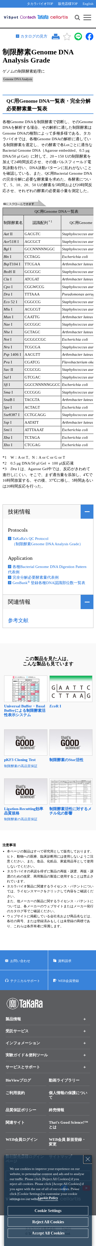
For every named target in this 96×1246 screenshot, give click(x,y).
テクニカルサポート (25, 981)
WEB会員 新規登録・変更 (67, 1141)
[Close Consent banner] (88, 1159)
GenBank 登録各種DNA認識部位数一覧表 (49, 583)
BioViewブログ (18, 1080)
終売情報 (56, 1110)
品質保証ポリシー (21, 1110)
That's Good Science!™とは (68, 1124)
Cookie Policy (48, 1198)
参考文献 (18, 620)
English (88, 4)
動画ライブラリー (64, 1080)
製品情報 (13, 1019)
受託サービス (17, 1031)
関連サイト (15, 1122)
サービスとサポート (23, 1067)
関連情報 (19, 602)
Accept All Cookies (48, 1233)
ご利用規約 (15, 1093)
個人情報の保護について (68, 1095)
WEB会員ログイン (22, 1139)
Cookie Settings (48, 1210)
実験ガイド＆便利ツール (27, 1055)
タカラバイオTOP (40, 4)
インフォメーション (23, 1043)
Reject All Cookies (48, 1222)
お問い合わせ (20, 961)
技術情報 (19, 511)
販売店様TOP (68, 4)
